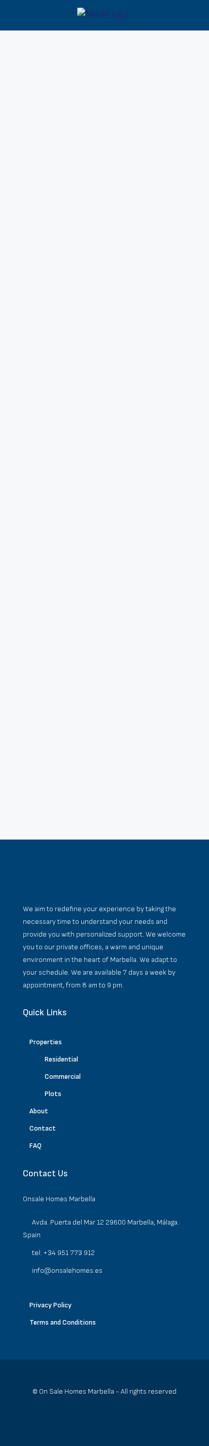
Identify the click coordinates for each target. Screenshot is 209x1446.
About (38, 1111)
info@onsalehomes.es (67, 1270)
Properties (45, 1042)
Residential (61, 1059)
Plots (53, 1093)
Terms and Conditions (62, 1322)
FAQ (35, 1145)
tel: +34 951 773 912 (63, 1252)
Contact (42, 1128)
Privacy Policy (50, 1305)
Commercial (63, 1076)
